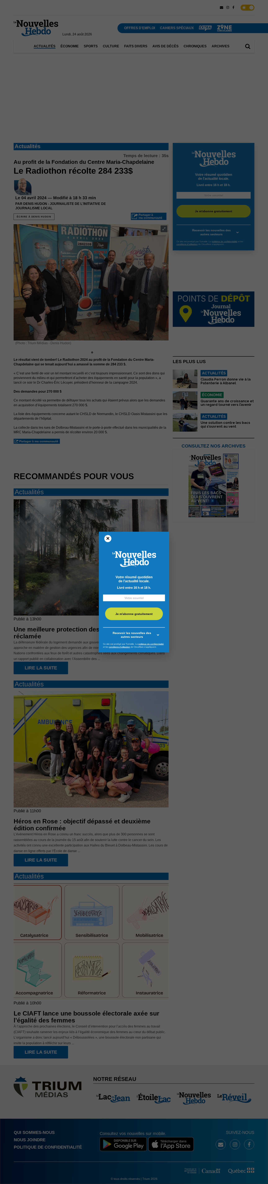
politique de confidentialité (151, 644)
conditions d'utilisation (119, 647)
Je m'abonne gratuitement (134, 613)
